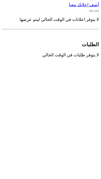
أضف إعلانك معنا (84, 4)
